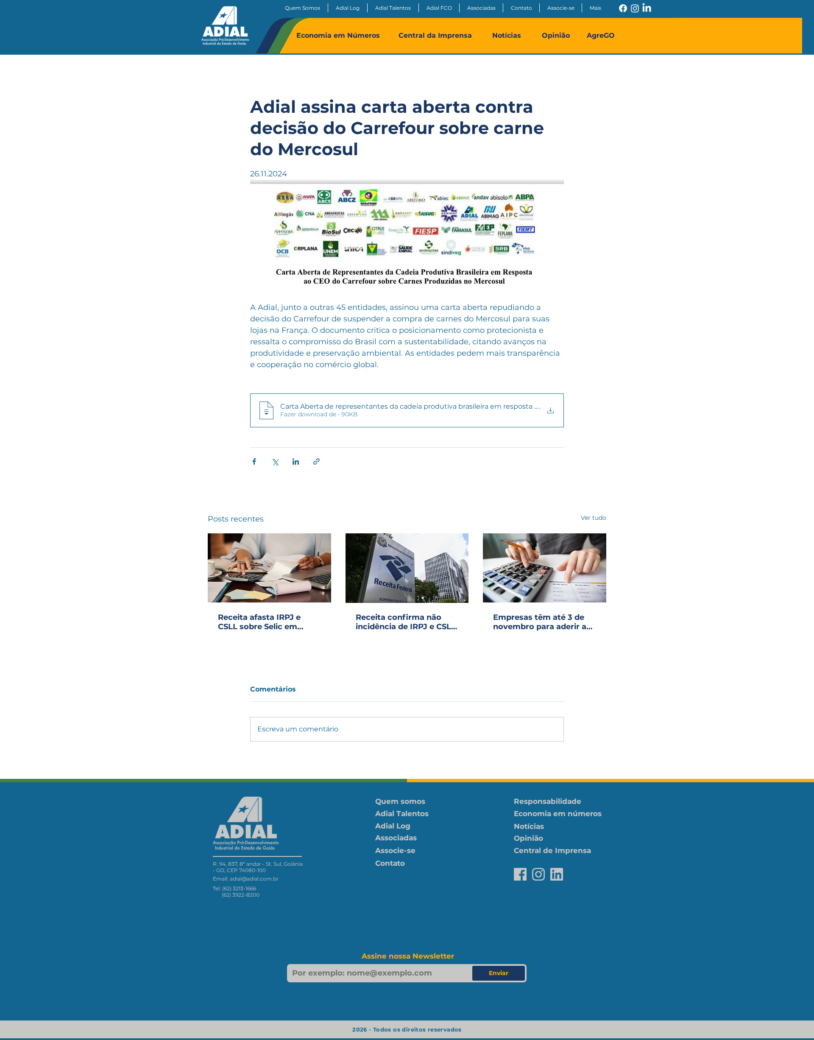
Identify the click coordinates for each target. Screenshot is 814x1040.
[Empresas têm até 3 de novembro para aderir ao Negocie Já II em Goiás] (544, 567)
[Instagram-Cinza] (538, 874)
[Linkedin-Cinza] (556, 874)
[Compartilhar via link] (316, 461)
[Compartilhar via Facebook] (254, 461)
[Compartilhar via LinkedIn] (296, 461)
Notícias (506, 35)
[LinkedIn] (646, 8)
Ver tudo (593, 517)
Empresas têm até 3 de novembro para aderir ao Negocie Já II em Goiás (542, 622)
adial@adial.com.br (254, 878)
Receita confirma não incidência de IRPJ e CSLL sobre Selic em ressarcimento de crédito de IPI (406, 622)
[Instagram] (635, 8)
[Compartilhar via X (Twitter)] (275, 461)
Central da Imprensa (435, 35)
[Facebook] (623, 8)
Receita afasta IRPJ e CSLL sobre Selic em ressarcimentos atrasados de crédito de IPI (265, 622)
